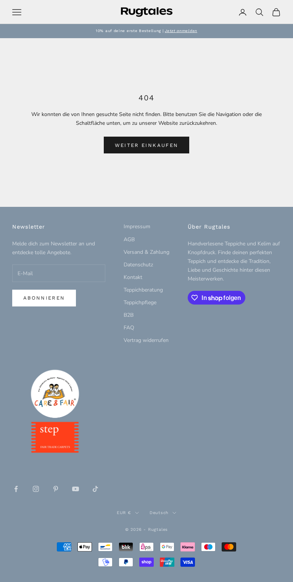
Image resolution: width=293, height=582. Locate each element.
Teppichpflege (140, 302)
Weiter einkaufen (146, 145)
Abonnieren (44, 298)
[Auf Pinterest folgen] (56, 489)
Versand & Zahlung (146, 252)
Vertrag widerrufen (146, 340)
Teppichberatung (143, 289)
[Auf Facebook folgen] (16, 489)
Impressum (137, 226)
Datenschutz (138, 264)
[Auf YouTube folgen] (75, 489)
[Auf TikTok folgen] (95, 489)
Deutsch (159, 512)
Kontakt (133, 277)
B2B (129, 315)
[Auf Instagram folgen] (36, 489)
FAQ (129, 327)
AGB (129, 239)
